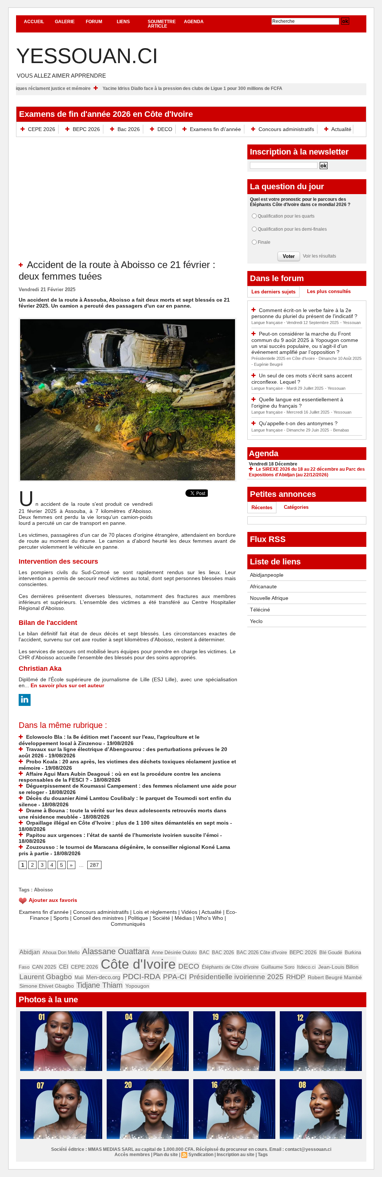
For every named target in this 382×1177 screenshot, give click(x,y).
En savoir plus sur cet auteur (67, 685)
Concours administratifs (286, 129)
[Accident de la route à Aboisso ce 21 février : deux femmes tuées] (128, 320)
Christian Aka (40, 668)
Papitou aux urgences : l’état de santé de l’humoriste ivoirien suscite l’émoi (122, 835)
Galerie (65, 21)
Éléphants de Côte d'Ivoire (230, 967)
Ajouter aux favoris (53, 900)
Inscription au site (235, 1154)
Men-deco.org (103, 977)
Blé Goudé (330, 952)
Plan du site (165, 1154)
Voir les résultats (319, 256)
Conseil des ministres (98, 918)
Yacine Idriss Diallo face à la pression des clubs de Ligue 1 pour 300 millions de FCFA (224, 88)
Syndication (200, 1154)
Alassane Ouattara (115, 951)
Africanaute (263, 586)
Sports (61, 918)
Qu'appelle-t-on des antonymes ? (298, 423)
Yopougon (137, 986)
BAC (204, 952)
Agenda (194, 21)
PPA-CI (175, 977)
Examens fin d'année (44, 912)
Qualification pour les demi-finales (292, 229)
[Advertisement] (128, 203)
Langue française (267, 322)
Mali (79, 977)
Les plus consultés (329, 291)
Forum (94, 21)
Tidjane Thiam (99, 985)
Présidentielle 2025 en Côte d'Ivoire (283, 358)
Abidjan (29, 952)
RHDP (295, 977)
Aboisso (43, 890)
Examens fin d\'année (215, 129)
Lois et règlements (155, 912)
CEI (63, 966)
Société (161, 918)
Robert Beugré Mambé (335, 977)
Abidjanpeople (267, 575)
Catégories (296, 507)
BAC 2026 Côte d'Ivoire (262, 952)
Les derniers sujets (273, 292)
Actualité (340, 129)
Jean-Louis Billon (338, 967)
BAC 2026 (223, 952)
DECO (165, 129)
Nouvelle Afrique (269, 598)
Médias (183, 918)
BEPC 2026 (86, 129)
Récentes (261, 507)
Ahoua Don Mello (61, 952)
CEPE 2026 (41, 129)
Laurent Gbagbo (45, 977)
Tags (263, 1154)
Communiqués (128, 924)
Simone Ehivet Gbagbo (46, 986)
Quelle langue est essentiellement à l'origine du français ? (297, 402)
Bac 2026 (128, 129)
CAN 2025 (44, 967)
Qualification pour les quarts (286, 216)
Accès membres (132, 1154)
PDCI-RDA (141, 976)
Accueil (34, 21)
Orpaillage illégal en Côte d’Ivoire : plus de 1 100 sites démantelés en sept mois (127, 823)
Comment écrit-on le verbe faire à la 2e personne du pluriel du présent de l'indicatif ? (304, 313)
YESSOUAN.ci (87, 56)
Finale (264, 242)
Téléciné (260, 610)
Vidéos (189, 912)
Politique (138, 918)
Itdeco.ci (306, 967)
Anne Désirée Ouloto (174, 952)
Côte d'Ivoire (138, 964)
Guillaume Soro (277, 967)
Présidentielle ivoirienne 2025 (236, 977)
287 (94, 865)
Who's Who (209, 918)
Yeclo (256, 621)
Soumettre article (162, 24)
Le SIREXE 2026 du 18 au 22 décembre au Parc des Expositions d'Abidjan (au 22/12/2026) (307, 472)
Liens (123, 21)
